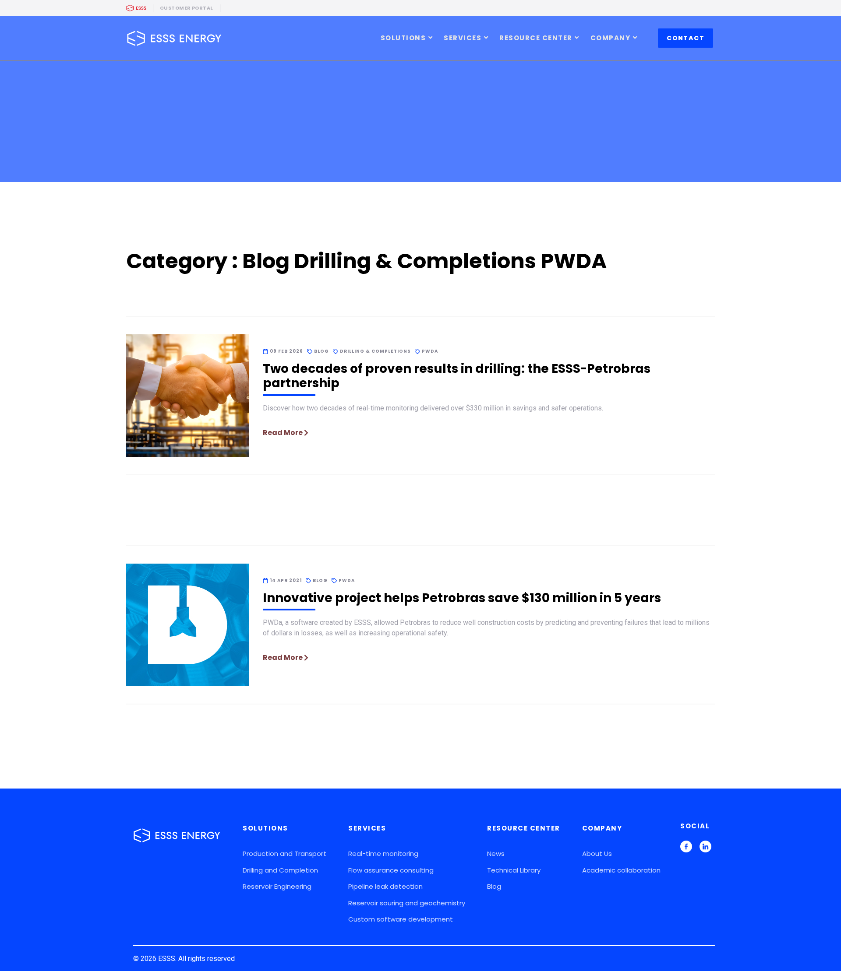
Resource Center (535, 37)
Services (462, 37)
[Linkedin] (705, 848)
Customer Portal (186, 7)
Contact (685, 38)
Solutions (403, 37)
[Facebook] (686, 848)
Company (610, 37)
